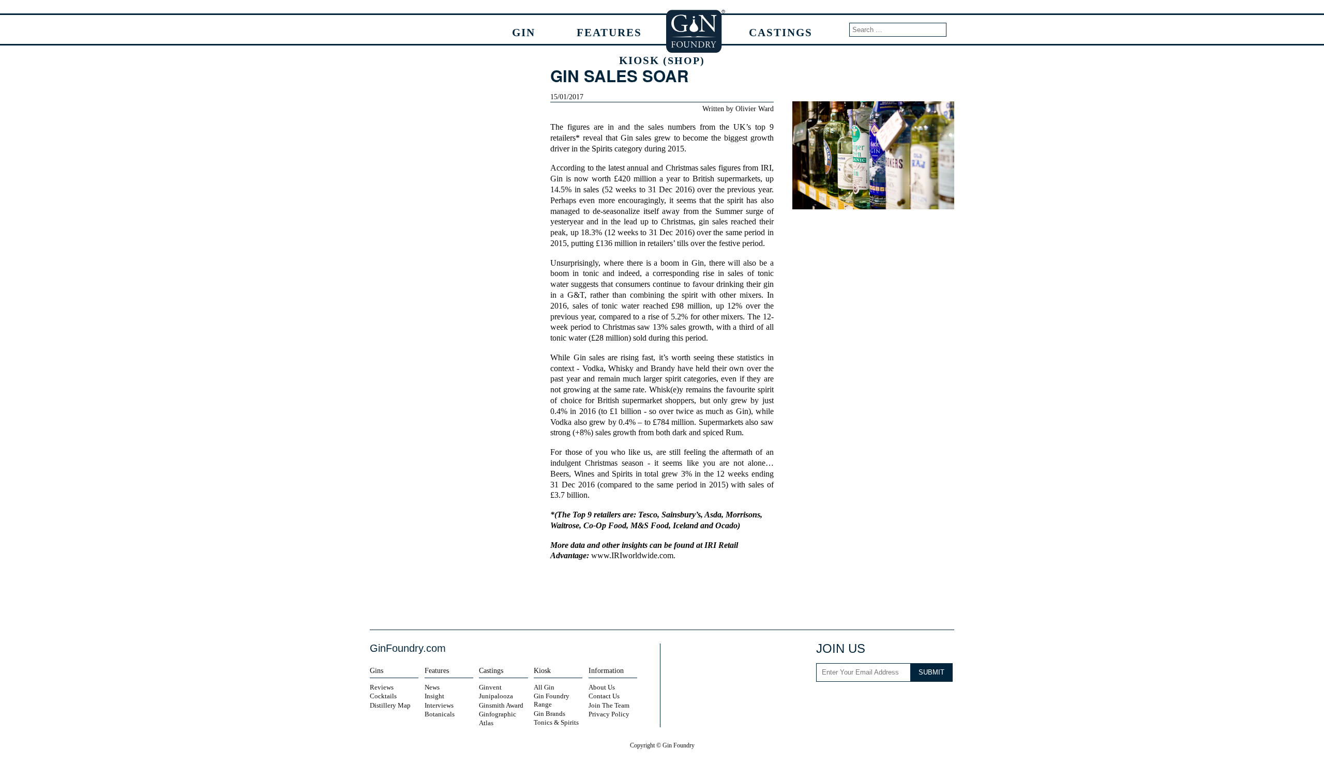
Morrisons (743, 514)
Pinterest (920, 700)
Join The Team (609, 705)
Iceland (685, 525)
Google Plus (941, 700)
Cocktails (383, 696)
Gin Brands (549, 713)
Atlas (486, 723)
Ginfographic (497, 714)
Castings (781, 32)
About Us (602, 687)
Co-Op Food (604, 525)
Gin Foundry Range (551, 700)
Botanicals (440, 714)
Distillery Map (390, 705)
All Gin (544, 687)
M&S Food (649, 525)
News (432, 687)
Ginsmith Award (501, 705)
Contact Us (604, 696)
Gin (523, 32)
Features (609, 32)
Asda (712, 514)
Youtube (892, 700)
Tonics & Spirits (556, 722)
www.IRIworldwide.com (632, 555)
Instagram (849, 700)
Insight (434, 696)
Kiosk (662, 60)
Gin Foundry (696, 31)
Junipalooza (496, 696)
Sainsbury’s (681, 514)
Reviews (382, 687)
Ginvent (490, 687)
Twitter (652, 595)
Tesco (647, 514)
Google (670, 595)
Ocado (726, 525)
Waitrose (564, 525)
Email (688, 595)
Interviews (439, 705)
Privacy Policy (609, 714)
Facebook (634, 595)
